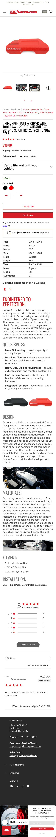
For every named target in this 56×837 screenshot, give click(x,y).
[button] (45, 12)
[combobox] (39, 665)
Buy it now (28, 215)
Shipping (6, 150)
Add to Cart (28, 206)
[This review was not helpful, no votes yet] (48, 706)
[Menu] (4, 11)
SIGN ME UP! (42, 828)
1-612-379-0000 (27, 737)
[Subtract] (6, 195)
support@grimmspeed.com (25, 746)
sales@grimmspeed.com (23, 755)
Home (6, 109)
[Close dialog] (54, 807)
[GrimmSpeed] (23, 12)
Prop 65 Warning (24, 282)
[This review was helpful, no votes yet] (42, 706)
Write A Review (28, 645)
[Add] (21, 195)
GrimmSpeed (9, 156)
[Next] (31, 101)
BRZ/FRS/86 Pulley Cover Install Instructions (25, 584)
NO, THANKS (42, 833)
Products (15, 109)
